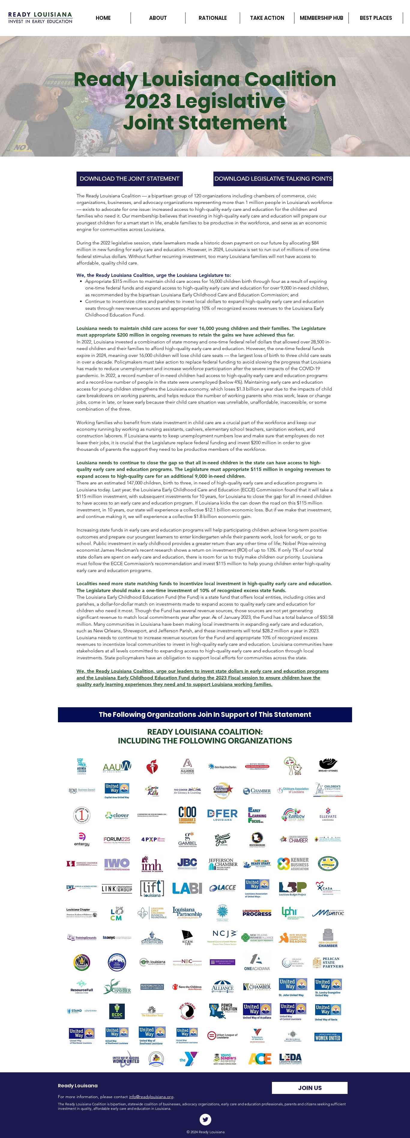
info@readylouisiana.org (151, 1096)
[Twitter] (205, 1119)
